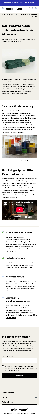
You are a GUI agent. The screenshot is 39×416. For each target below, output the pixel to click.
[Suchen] (29, 8)
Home (4, 14)
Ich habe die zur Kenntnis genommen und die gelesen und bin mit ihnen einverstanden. (21, 368)
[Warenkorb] (35, 8)
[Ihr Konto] (32, 8)
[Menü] (3, 8)
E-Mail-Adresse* (8, 356)
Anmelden (19, 375)
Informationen (8, 392)
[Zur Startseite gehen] (13, 8)
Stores (5, 397)
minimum (5, 388)
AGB (24, 368)
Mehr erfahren (11, 251)
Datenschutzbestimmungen (22, 366)
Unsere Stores (11, 317)
